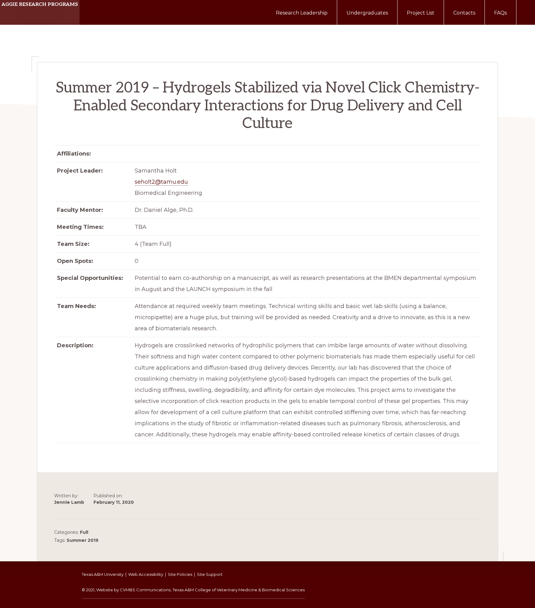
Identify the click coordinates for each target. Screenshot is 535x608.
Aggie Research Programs (40, 4)
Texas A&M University (103, 574)
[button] (525, 10)
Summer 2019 (82, 540)
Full (84, 532)
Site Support (210, 574)
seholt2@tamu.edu (161, 181)
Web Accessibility (145, 574)
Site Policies (180, 574)
